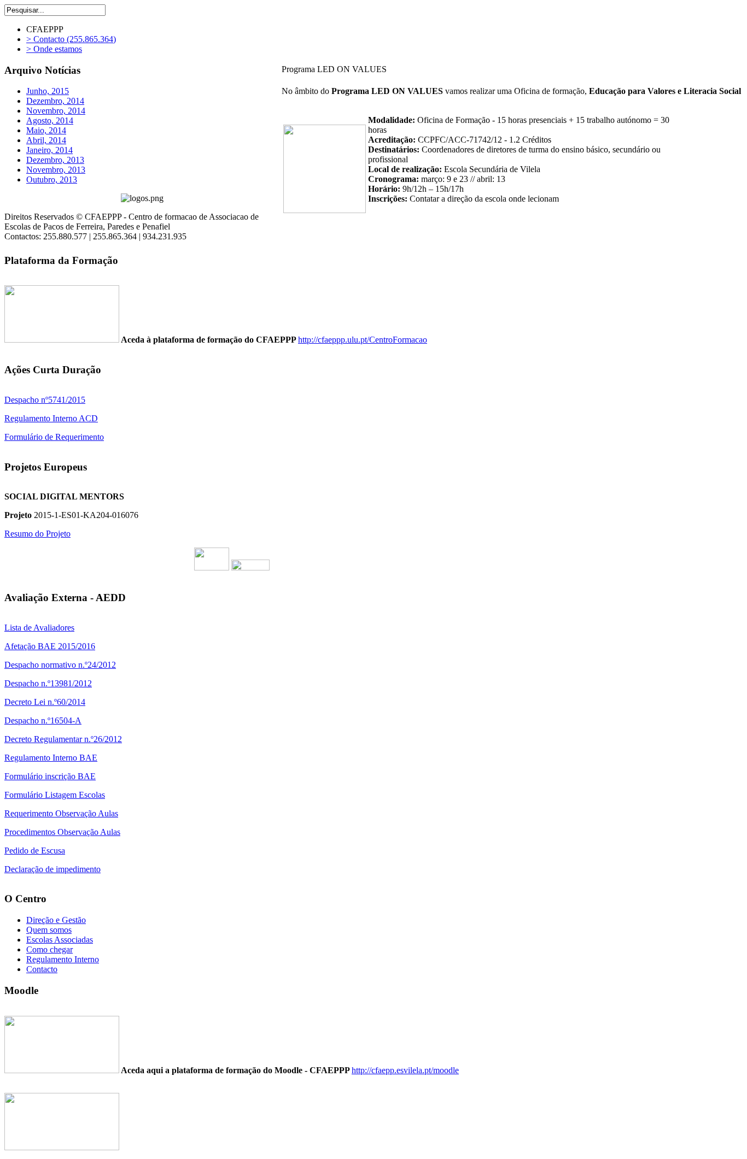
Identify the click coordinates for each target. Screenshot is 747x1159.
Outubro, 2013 (51, 179)
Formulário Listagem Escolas (54, 794)
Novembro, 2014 (55, 110)
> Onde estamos (54, 49)
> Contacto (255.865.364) (71, 39)
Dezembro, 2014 (55, 100)
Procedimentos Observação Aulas (62, 832)
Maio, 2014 (46, 130)
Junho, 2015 (47, 91)
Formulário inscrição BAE (50, 776)
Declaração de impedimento (52, 869)
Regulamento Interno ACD (51, 418)
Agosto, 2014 (49, 120)
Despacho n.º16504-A (42, 720)
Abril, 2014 (46, 140)
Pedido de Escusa (34, 850)
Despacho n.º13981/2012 (48, 683)
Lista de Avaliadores (39, 627)
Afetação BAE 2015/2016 (49, 646)
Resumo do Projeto (37, 533)
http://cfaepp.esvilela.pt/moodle (405, 1070)
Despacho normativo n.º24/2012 (60, 664)
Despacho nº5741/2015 (44, 399)
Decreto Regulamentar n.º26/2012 (63, 739)
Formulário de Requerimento (54, 437)
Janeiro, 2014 (49, 150)
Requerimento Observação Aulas (61, 813)
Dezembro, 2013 (55, 159)
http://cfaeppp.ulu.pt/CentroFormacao (362, 339)
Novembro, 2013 (55, 169)
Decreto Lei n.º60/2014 (44, 702)
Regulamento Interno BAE (50, 757)
